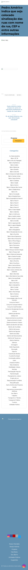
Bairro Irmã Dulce (14, 214)
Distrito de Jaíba (14, 333)
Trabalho (14, 395)
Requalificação (14, 382)
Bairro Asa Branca (14, 163)
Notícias (14, 369)
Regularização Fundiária (14, 380)
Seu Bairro (19, 94)
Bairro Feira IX (14, 203)
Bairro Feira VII (14, 207)
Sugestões (14, 560)
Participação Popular (14, 371)
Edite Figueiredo (14, 347)
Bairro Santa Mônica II (14, 267)
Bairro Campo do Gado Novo (14, 174)
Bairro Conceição (14, 194)
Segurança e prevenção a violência (14, 390)
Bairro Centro (14, 185)
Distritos (14, 342)
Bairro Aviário (14, 165)
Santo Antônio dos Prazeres (14, 385)
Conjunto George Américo (14, 304)
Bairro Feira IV (14, 200)
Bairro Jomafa (14, 221)
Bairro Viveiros (14, 294)
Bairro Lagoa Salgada (14, 225)
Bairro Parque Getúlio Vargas (14, 249)
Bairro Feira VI (14, 205)
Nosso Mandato (14, 544)
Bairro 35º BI (14, 158)
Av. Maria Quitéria (14, 156)
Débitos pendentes (14, 313)
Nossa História (14, 546)
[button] (8, 536)
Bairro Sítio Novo (14, 283)
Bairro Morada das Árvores (14, 232)
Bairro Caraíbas (14, 180)
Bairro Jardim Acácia (14, 216)
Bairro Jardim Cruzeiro (14, 218)
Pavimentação (14, 374)
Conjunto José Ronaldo (10, 94)
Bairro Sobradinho (14, 285)
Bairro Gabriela (14, 212)
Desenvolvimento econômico (14, 318)
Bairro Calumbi (14, 171)
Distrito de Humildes (14, 327)
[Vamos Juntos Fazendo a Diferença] (8, 2)
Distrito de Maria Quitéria (14, 336)
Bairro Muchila (14, 234)
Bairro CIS (14, 192)
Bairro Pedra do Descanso (14, 254)
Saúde (14, 387)
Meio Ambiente (14, 365)
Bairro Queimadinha (14, 258)
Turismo (14, 402)
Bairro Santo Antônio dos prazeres (14, 270)
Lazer (14, 360)
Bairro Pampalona (14, 243)
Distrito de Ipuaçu (14, 329)
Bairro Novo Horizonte (14, 238)
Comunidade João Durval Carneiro (14, 299)
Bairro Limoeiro (14, 227)
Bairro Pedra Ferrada (14, 256)
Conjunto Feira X (14, 302)
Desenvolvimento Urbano (14, 322)
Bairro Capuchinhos (14, 178)
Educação (14, 349)
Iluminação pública (14, 358)
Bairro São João (14, 274)
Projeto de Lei (14, 378)
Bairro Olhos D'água (14, 241)
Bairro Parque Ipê (14, 252)
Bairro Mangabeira (14, 229)
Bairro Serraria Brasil (14, 278)
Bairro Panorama (14, 245)
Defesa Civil (14, 316)
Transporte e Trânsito (14, 398)
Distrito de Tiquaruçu (14, 338)
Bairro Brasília (14, 169)
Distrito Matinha (14, 340)
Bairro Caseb (14, 183)
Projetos (14, 549)
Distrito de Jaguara (14, 331)
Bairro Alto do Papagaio (14, 160)
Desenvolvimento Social (14, 320)
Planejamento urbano (14, 376)
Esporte (14, 351)
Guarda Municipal (14, 356)
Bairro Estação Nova (14, 196)
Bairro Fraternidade (14, 209)
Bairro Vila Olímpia (14, 291)
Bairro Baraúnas (14, 167)
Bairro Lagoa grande (14, 223)
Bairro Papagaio (14, 247)
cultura (14, 311)
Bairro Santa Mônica (14, 265)
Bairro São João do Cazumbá (14, 276)
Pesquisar (14, 138)
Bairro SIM (14, 280)
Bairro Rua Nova (14, 263)
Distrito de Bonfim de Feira (14, 324)
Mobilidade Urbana (14, 367)
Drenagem (14, 345)
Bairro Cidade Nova (14, 189)
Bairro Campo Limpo (14, 176)
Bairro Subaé (14, 287)
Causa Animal (14, 296)
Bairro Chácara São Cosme (14, 187)
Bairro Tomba (14, 289)
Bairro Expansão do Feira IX (14, 198)
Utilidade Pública (14, 404)
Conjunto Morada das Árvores (14, 309)
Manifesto (14, 552)
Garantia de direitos (14, 353)
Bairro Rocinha (14, 261)
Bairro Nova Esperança (14, 236)
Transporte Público (14, 400)
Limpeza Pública (14, 362)
